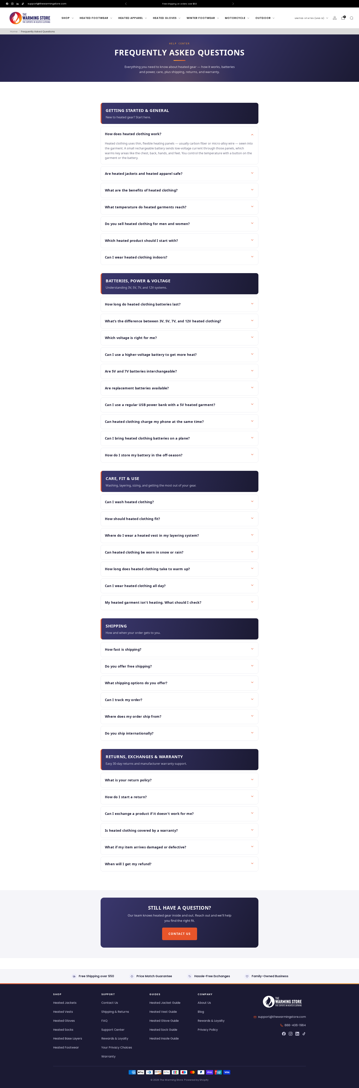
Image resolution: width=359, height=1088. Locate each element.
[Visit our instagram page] (12, 3)
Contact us (179, 934)
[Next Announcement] (233, 3)
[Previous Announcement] (125, 3)
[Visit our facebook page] (7, 3)
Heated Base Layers (67, 1038)
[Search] (351, 18)
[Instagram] (290, 1034)
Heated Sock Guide (163, 1030)
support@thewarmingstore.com (47, 3)
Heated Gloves (165, 18)
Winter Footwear (201, 18)
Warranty (108, 1056)
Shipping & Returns (115, 1012)
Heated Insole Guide (164, 1038)
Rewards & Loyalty (114, 1038)
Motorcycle (235, 18)
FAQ (104, 1021)
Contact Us (109, 1003)
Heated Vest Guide (163, 1012)
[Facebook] (284, 1034)
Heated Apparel (130, 18)
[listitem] (179, 3)
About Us (204, 1003)
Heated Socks (63, 1030)
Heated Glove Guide (164, 1021)
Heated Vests (63, 1012)
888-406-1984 (295, 1025)
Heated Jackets (64, 1003)
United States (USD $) (309, 18)
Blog (201, 1012)
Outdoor (263, 18)
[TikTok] (304, 1034)
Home (14, 31)
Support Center (113, 1030)
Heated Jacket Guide (164, 1003)
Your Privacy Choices (116, 1047)
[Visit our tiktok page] (22, 3)
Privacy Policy (208, 1030)
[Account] (335, 18)
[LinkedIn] (297, 1034)
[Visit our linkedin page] (17, 3)
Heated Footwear (94, 18)
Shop (66, 18)
